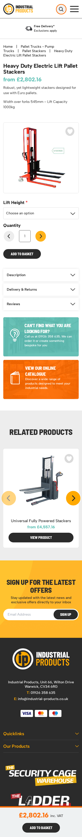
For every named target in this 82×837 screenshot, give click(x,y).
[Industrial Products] (41, 658)
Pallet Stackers (34, 51)
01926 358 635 (41, 693)
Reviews (13, 304)
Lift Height (14, 202)
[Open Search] (61, 9)
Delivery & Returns (22, 289)
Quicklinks (13, 733)
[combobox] (41, 213)
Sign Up (65, 614)
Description (16, 275)
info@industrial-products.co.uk (41, 699)
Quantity (11, 225)
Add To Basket (41, 828)
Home (8, 46)
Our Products (16, 746)
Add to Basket (22, 254)
